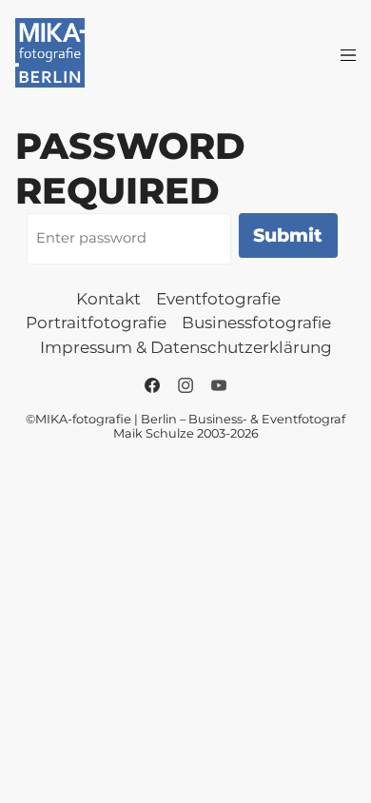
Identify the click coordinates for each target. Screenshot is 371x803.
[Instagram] (185, 385)
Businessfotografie (256, 322)
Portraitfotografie (96, 322)
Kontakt (108, 298)
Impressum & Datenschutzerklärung (186, 347)
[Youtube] (218, 385)
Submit (287, 235)
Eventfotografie (218, 298)
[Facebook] (152, 385)
